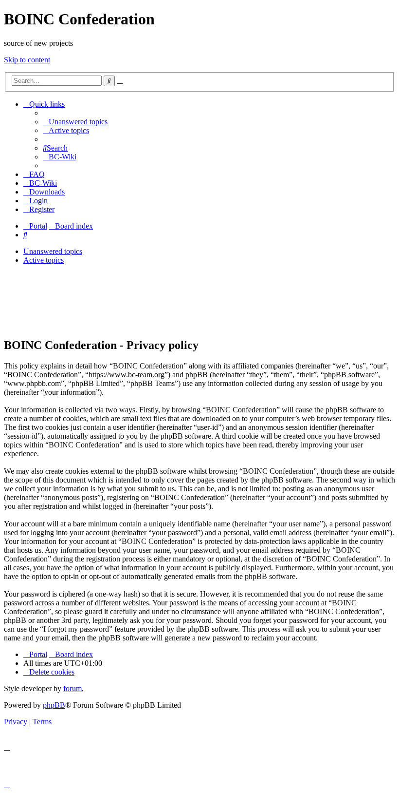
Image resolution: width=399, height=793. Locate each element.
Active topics (43, 260)
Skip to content (27, 60)
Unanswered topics (52, 251)
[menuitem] (75, 121)
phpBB (54, 705)
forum (72, 688)
